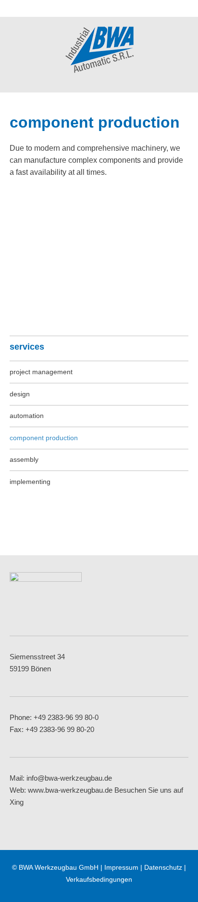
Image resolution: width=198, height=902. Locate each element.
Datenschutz (163, 867)
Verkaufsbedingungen (99, 879)
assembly (24, 459)
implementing (30, 481)
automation (27, 415)
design (20, 394)
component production (44, 438)
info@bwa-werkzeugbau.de (69, 778)
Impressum (121, 867)
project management (41, 372)
